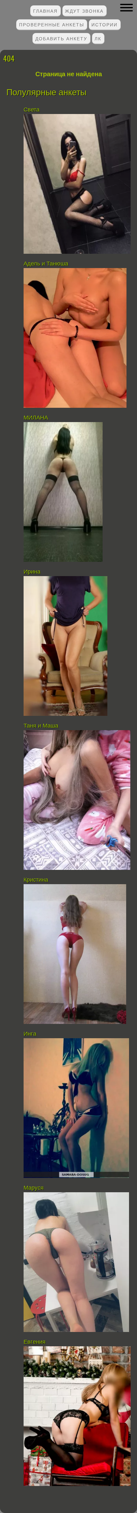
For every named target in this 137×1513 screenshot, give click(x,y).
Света (32, 109)
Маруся (34, 1188)
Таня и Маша (42, 726)
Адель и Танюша (46, 263)
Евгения (35, 1342)
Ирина (32, 571)
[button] (126, 7)
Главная (45, 10)
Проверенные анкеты (51, 24)
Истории (104, 24)
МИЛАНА (36, 417)
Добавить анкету (61, 38)
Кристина (36, 880)
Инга (31, 1034)
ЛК (98, 38)
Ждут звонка (84, 10)
